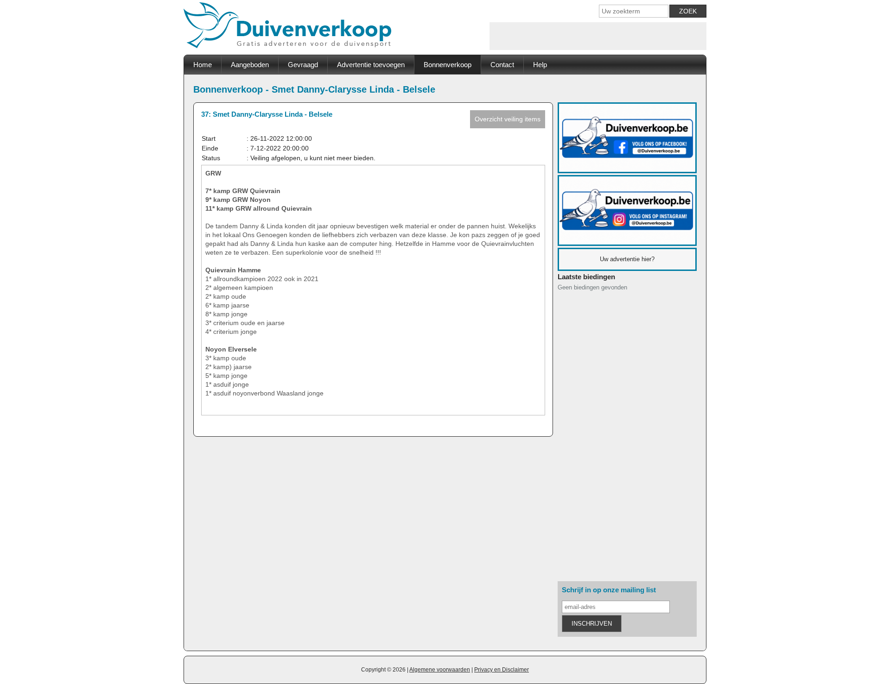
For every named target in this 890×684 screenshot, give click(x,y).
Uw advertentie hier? (627, 259)
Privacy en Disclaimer (501, 669)
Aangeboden (250, 65)
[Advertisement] (598, 36)
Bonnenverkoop (447, 65)
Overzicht (507, 119)
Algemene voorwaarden (439, 669)
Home (202, 65)
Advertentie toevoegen (371, 65)
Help (540, 65)
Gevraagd (303, 65)
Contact (502, 65)
